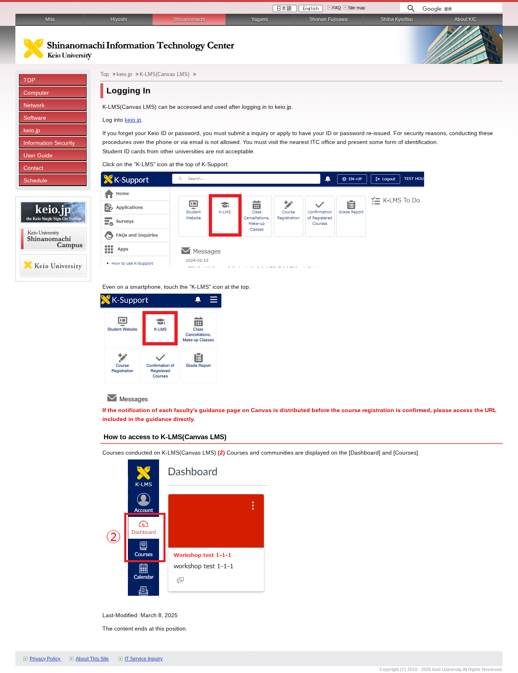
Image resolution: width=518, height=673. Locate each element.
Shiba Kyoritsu (397, 19)
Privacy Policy (46, 659)
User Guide (38, 155)
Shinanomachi (189, 19)
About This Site (92, 659)
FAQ (336, 7)
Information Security (49, 143)
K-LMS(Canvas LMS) (165, 74)
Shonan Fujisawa (328, 19)
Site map (356, 7)
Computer (36, 92)
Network (34, 105)
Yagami (259, 19)
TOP (29, 80)
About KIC (465, 19)
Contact (33, 168)
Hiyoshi (118, 19)
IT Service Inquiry (144, 659)
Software (34, 117)
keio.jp (31, 130)
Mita (50, 19)
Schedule (35, 180)
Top (105, 74)
